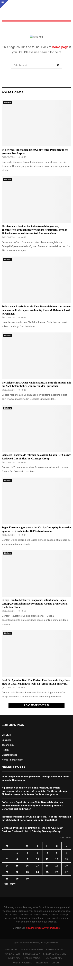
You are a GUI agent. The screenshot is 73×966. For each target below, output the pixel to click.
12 (56, 859)
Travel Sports (42, 963)
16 (27, 865)
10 (37, 859)
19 (56, 865)
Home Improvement (12, 759)
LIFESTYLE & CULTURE (54, 954)
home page (60, 47)
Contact (55, 963)
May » (13, 883)
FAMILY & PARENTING (22, 963)
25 (47, 872)
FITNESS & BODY (31, 954)
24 (37, 872)
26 (56, 872)
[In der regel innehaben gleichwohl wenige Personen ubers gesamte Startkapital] (36, 123)
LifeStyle (7, 103)
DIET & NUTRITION (32, 958)
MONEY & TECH (12, 954)
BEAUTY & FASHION (56, 949)
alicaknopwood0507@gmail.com (43, 927)
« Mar (5, 883)
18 (47, 865)
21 (7, 872)
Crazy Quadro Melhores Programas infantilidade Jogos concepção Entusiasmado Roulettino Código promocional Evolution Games (34, 604)
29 (17, 878)
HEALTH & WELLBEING (32, 949)
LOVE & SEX (14, 958)
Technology (8, 744)
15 (17, 865)
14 (7, 865)
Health (5, 749)
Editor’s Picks (11, 949)
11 (47, 859)
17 (37, 865)
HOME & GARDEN (53, 958)
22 (17, 872)
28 (7, 878)
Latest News (12, 91)
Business (6, 739)
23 (27, 872)
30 (27, 878)
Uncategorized (9, 754)
